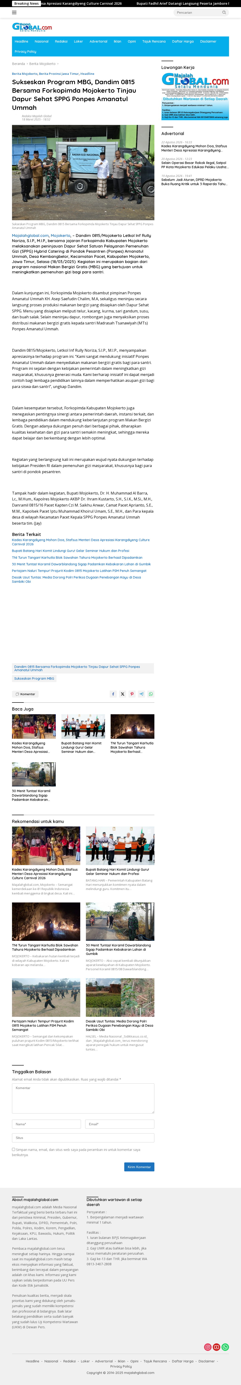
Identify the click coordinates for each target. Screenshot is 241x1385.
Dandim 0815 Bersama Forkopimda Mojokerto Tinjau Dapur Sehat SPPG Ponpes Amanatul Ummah (77, 668)
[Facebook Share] (113, 694)
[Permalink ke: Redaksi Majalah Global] (16, 117)
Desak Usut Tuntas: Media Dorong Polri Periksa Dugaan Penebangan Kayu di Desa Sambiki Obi (76, 579)
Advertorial (98, 41)
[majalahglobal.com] (32, 26)
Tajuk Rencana (154, 41)
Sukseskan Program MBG (34, 678)
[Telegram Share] (141, 694)
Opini (132, 41)
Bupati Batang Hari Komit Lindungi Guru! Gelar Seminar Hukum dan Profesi (70, 551)
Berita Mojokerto (24, 74)
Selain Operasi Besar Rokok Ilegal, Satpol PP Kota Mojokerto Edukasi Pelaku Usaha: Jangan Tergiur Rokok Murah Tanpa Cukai (194, 165)
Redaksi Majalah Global (37, 116)
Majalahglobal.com (30, 235)
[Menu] (15, 12)
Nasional (41, 41)
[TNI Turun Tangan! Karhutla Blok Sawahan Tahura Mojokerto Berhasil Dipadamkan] (132, 726)
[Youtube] (216, 1347)
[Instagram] (208, 1347)
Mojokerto (60, 235)
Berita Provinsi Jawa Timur (59, 74)
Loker (78, 41)
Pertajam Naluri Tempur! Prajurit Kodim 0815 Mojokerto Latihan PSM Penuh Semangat (79, 571)
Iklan (117, 41)
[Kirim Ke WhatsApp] (150, 694)
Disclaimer (208, 41)
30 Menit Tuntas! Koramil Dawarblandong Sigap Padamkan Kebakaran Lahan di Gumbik (81, 564)
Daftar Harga (183, 41)
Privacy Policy (25, 51)
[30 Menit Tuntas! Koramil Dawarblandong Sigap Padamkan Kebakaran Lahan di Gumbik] (34, 774)
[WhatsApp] (225, 1347)
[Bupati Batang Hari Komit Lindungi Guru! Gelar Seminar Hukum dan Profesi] (83, 726)
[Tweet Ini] (122, 694)
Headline (21, 41)
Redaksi (61, 41)
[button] (224, 12)
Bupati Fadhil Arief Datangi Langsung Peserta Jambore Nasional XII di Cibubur (165, 3)
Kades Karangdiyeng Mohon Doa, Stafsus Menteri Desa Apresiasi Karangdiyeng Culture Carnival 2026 (81, 542)
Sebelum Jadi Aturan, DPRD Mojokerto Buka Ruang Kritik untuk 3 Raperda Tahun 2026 (194, 182)
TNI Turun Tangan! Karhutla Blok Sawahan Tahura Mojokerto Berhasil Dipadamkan (77, 557)
